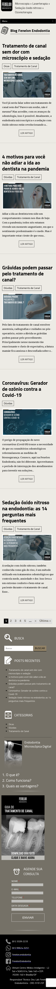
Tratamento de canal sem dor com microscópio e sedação (26, 52)
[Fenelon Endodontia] (6, 7)
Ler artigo (26, 133)
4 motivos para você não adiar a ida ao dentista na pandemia (25, 163)
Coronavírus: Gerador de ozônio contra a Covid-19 (25, 389)
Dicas (6, 66)
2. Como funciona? (16, 780)
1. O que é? (10, 775)
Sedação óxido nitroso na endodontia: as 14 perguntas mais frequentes (25, 511)
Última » (45, 620)
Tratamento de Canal (25, 66)
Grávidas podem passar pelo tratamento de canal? (27, 273)
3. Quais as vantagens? (20, 786)
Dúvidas (8, 177)
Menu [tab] (4, 21)
